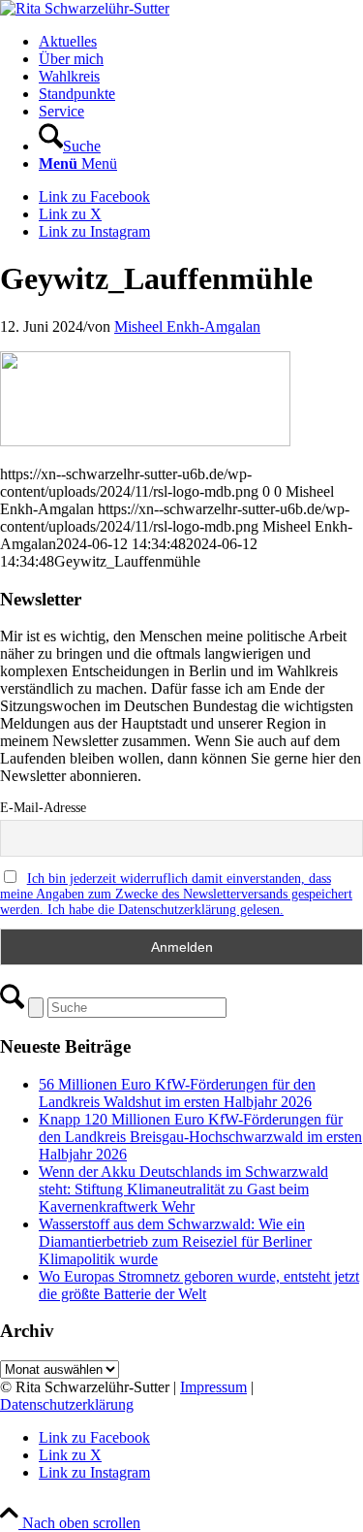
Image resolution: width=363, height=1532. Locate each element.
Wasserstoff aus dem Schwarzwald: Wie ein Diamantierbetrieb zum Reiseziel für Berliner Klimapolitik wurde (175, 1241)
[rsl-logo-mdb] (84, 8)
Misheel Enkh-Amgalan (187, 326)
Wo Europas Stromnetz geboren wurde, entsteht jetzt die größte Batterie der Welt (199, 1285)
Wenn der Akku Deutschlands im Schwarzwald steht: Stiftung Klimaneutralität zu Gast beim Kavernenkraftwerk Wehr (183, 1189)
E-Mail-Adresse (43, 807)
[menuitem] (201, 41)
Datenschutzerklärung (67, 1404)
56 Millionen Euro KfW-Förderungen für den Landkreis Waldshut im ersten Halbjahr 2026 (177, 1093)
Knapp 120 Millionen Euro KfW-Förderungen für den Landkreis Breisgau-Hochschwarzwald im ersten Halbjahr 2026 (200, 1136)
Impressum (213, 1387)
